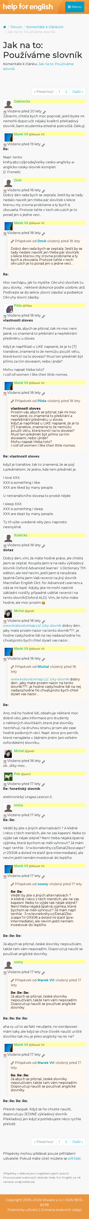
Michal (24, 611)
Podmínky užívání (22, 1210)
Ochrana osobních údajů (61, 1210)
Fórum (16, 27)
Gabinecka (22, 101)
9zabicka (20, 535)
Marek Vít (29, 134)
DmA (18, 180)
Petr (22, 774)
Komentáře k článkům (44, 27)
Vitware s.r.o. (52, 1200)
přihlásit (74, 1158)
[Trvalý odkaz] (44, 111)
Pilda (23, 305)
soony (18, 805)
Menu (76, 7)
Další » (77, 92)
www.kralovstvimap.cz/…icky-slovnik (32, 626)
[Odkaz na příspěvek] (12, 241)
